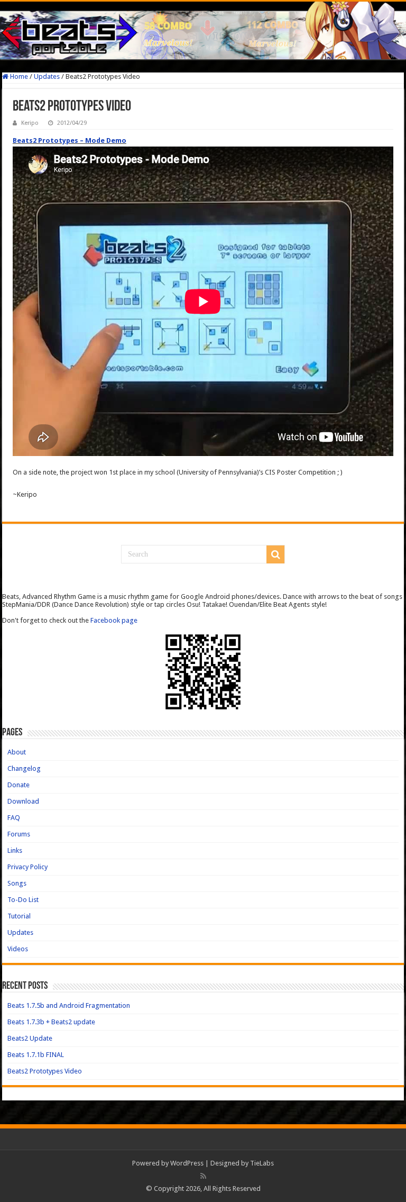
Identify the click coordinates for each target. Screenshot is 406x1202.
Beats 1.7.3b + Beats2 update (51, 1022)
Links (14, 850)
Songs (16, 883)
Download (23, 801)
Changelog (24, 768)
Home (18, 76)
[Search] (275, 554)
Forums (18, 834)
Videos (17, 949)
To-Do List (23, 900)
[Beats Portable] (203, 30)
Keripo (30, 123)
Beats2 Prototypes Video (44, 1071)
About (16, 752)
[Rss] (203, 1176)
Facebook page (113, 620)
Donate (18, 785)
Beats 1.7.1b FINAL (35, 1055)
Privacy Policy (27, 867)
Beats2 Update (29, 1038)
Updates (47, 76)
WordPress (187, 1163)
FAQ (13, 818)
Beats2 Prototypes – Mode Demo (69, 140)
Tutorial (19, 916)
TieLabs (262, 1163)
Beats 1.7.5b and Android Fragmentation (68, 1005)
